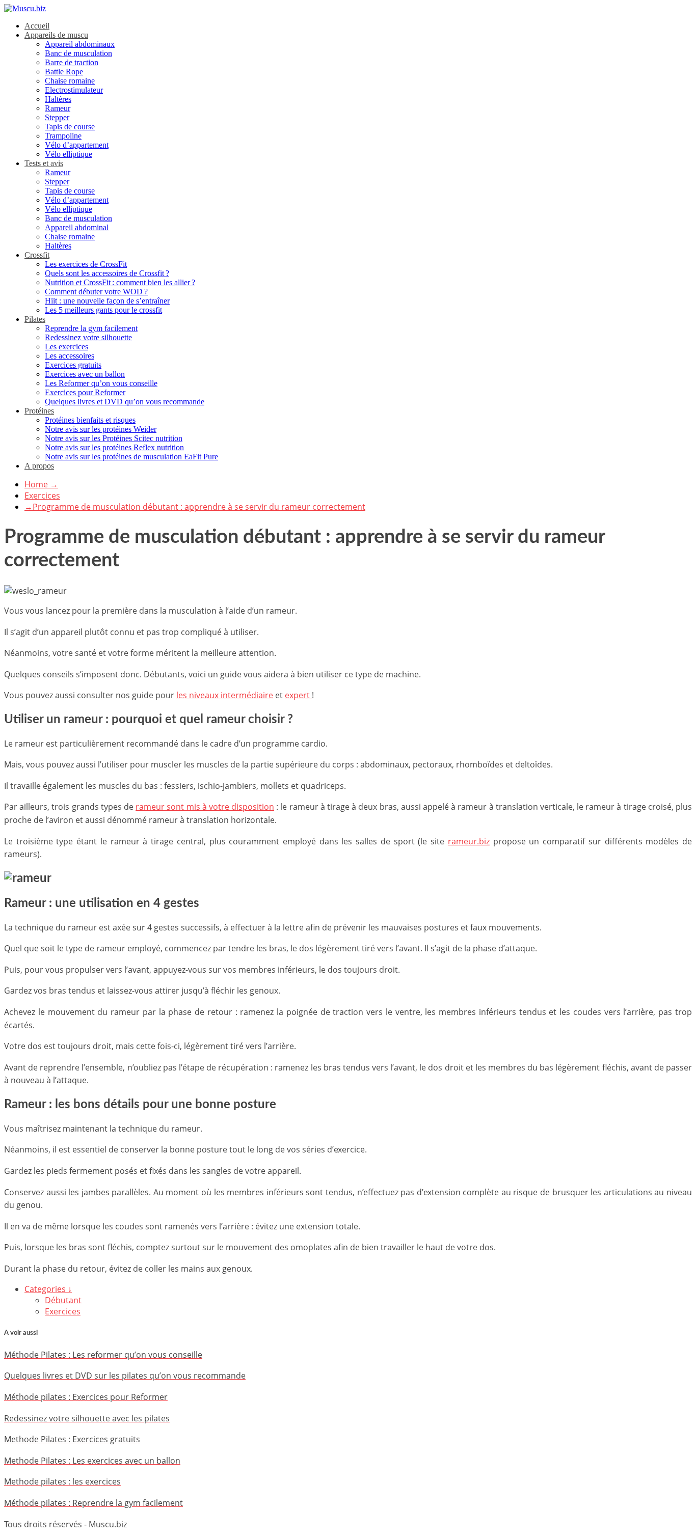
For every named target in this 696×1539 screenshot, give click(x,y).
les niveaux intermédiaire (224, 695)
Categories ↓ (48, 1289)
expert (298, 695)
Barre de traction (71, 62)
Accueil (36, 25)
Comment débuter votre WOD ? (96, 291)
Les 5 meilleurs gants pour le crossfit (103, 310)
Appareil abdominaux (80, 44)
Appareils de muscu (56, 35)
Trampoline (63, 135)
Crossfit (36, 255)
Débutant (63, 1300)
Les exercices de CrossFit (86, 264)
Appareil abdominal (77, 227)
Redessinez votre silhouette (88, 337)
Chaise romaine (70, 80)
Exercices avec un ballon (85, 374)
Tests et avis (43, 163)
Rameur (57, 108)
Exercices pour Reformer (85, 392)
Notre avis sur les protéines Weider (100, 429)
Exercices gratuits (73, 365)
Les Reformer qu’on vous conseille (101, 383)
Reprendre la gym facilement (91, 328)
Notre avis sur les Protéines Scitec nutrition (113, 438)
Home (41, 484)
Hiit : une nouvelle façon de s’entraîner (107, 300)
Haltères (58, 99)
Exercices (42, 495)
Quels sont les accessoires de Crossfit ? (107, 273)
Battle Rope (64, 71)
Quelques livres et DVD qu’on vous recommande (124, 401)
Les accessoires (69, 355)
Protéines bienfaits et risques (90, 420)
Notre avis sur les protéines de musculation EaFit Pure (131, 456)
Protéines (39, 410)
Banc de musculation (78, 53)
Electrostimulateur (74, 90)
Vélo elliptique (68, 154)
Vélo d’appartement (77, 145)
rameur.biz (469, 841)
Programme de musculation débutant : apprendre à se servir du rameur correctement (194, 506)
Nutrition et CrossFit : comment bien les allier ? (120, 282)
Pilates (34, 319)
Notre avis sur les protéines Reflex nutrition (114, 447)
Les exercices (66, 346)
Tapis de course (70, 126)
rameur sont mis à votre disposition (205, 806)
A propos (39, 465)
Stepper (57, 117)
